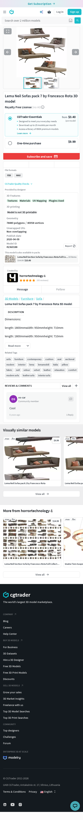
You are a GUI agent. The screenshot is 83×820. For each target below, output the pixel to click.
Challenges (9, 737)
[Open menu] (5, 12)
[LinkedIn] (5, 804)
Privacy (33, 791)
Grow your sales (12, 692)
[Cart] (49, 12)
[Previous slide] (7, 52)
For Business (10, 647)
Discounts (8, 679)
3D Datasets (10, 653)
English (46, 792)
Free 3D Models (12, 666)
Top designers (11, 730)
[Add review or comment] (76, 386)
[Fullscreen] (8, 31)
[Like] (16, 164)
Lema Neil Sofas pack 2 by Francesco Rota (24, 483)
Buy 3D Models (11, 640)
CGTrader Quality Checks (17, 183)
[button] (71, 20)
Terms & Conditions (14, 791)
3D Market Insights (13, 698)
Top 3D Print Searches (15, 717)
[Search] (78, 20)
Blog (5, 621)
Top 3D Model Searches (16, 711)
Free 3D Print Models (15, 672)
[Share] (67, 164)
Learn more (22, 133)
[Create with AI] (41, 12)
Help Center (10, 634)
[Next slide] (75, 52)
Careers (7, 627)
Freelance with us (13, 705)
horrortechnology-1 (32, 276)
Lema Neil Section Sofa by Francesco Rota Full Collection (32, 563)
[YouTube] (13, 804)
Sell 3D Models (11, 685)
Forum (7, 743)
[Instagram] (21, 804)
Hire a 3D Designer (13, 660)
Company (8, 614)
